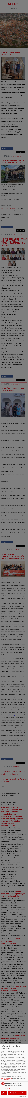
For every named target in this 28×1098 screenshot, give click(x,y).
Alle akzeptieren (23, 1093)
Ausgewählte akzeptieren (13, 1093)
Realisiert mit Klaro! (22, 1096)
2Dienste (8, 1088)
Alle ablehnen (4, 1093)
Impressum (6, 1079)
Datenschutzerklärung (6, 1078)
